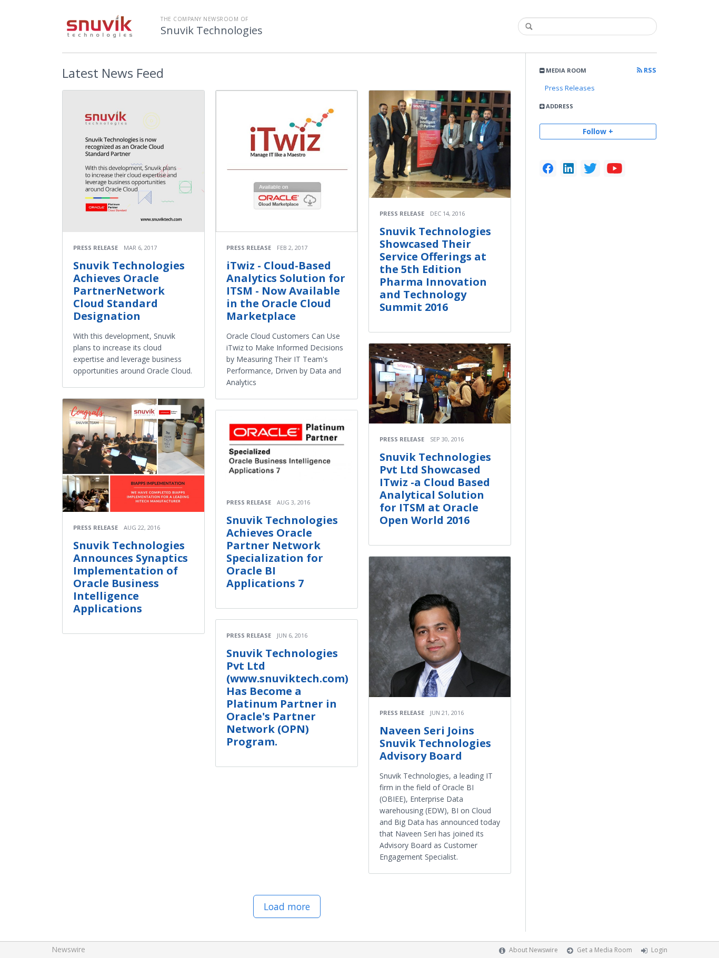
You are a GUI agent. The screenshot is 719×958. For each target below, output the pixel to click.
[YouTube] (614, 168)
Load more (287, 906)
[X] (590, 168)
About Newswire (533, 949)
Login (659, 949)
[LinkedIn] (568, 168)
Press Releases (570, 88)
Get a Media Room (604, 949)
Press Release (95, 247)
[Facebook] (548, 168)
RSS (649, 70)
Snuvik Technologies (212, 30)
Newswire (68, 949)
